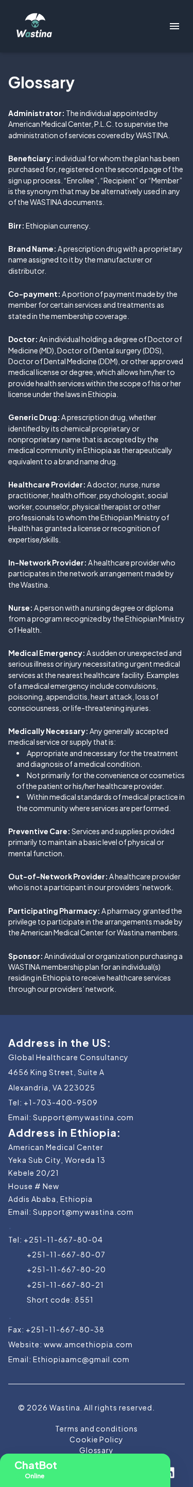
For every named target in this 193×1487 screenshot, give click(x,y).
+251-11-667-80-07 (66, 1254)
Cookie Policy (96, 1439)
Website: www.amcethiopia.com (70, 1344)
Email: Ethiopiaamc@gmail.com (69, 1359)
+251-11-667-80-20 (66, 1269)
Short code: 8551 (60, 1299)
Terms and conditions (96, 1428)
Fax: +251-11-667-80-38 (56, 1329)
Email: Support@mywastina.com (71, 1117)
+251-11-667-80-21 (65, 1284)
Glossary (96, 1450)
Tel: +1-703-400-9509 (53, 1102)
